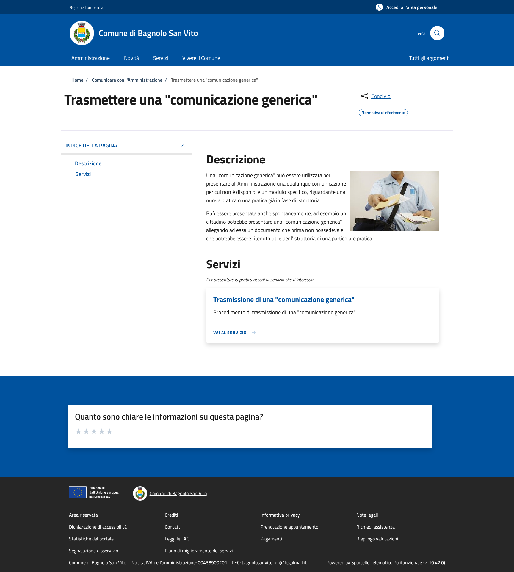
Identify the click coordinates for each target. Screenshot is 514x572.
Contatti (173, 526)
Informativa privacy (280, 514)
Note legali (367, 514)
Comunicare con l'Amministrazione (127, 79)
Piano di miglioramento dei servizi (199, 550)
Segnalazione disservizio (93, 550)
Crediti (171, 514)
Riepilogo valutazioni (377, 538)
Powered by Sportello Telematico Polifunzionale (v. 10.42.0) (386, 562)
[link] (235, 332)
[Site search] (437, 33)
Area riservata (83, 514)
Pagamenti (271, 538)
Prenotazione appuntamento (289, 526)
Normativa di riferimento (383, 111)
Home (77, 79)
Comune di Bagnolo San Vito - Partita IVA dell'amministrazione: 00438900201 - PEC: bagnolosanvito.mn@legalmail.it (188, 562)
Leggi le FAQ (177, 538)
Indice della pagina (91, 145)
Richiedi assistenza (375, 526)
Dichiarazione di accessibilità (98, 526)
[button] (406, 7)
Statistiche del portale (91, 538)
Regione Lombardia (86, 7)
